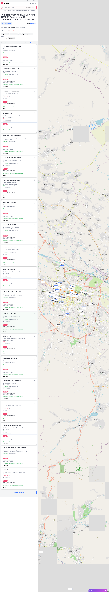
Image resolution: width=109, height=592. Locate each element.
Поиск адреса (2, 30)
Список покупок (33, 3)
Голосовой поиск (35, 7)
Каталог (4, 10)
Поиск (2, 7)
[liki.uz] (7, 3)
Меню (2, 3)
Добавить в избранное (34, 46)
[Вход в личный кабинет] (31, 3)
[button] (62, 265)
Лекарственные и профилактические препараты (18, 10)
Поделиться (13, 23)
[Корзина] (35, 3)
